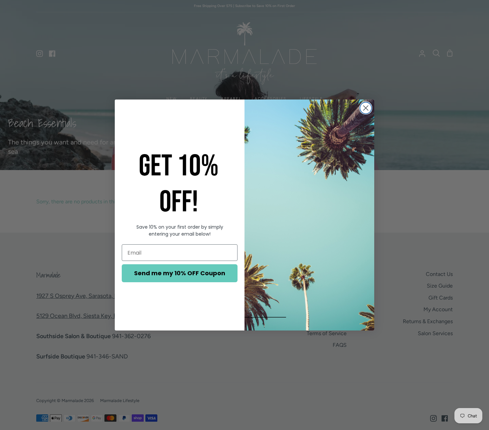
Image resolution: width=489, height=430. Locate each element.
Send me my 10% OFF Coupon (179, 273)
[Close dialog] (366, 108)
